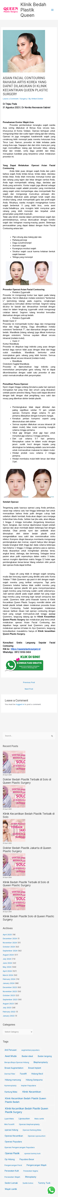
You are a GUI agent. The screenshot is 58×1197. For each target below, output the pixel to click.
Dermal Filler (10, 1074)
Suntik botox (28, 1183)
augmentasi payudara (30, 1050)
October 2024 (9, 947)
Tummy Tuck (44, 1183)
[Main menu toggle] (52, 10)
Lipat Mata (9, 1119)
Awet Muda (10, 1056)
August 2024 (8, 955)
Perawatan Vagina (30, 1171)
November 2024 (10, 943)
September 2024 (10, 951)
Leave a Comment (10, 99)
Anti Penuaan (11, 1050)
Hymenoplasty (10, 1086)
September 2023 (10, 999)
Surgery (23, 99)
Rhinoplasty (30, 1176)
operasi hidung (11, 1130)
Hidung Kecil (37, 1073)
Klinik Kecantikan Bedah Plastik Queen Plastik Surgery (26, 1110)
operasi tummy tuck (32, 1153)
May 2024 (7, 967)
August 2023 (8, 1004)
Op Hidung (10, 1159)
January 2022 (8, 1016)
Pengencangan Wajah (36, 1165)
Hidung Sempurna (34, 1080)
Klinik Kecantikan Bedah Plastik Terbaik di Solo (28, 815)
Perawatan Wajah (12, 1177)
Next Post (29, 689)
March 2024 (8, 975)
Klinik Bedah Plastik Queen (33, 10)
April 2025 (7, 935)
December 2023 (10, 987)
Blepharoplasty (41, 1062)
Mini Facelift (9, 1124)
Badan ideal (27, 1056)
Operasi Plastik (12, 1153)
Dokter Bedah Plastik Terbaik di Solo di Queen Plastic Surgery (27, 781)
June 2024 (7, 963)
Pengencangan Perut (13, 1165)
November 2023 (10, 991)
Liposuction (24, 1118)
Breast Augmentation (14, 1068)
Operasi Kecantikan (14, 1136)
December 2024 (10, 938)
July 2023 (7, 1008)
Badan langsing (45, 1056)
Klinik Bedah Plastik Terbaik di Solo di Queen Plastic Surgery (26, 883)
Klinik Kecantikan (31, 1091)
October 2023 (9, 995)
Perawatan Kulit (12, 1171)
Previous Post (29, 682)
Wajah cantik (11, 1189)
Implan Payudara (28, 1085)
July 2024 (7, 959)
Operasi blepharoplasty (29, 1124)
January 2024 (8, 983)
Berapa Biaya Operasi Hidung (17, 1062)
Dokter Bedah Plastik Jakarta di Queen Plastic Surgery (27, 849)
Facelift (23, 1074)
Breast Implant (34, 1068)
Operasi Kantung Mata (32, 1130)
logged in (20, 704)
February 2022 (9, 1012)
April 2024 (7, 971)
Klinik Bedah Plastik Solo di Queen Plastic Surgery (28, 918)
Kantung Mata (11, 1092)
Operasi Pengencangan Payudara (19, 1147)
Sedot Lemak (11, 1183)
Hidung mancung (13, 1080)
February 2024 (9, 979)
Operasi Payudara (13, 1141)
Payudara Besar (27, 1159)
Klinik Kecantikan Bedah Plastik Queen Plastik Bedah (25, 1100)
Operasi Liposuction (36, 1136)
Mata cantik (39, 1119)
